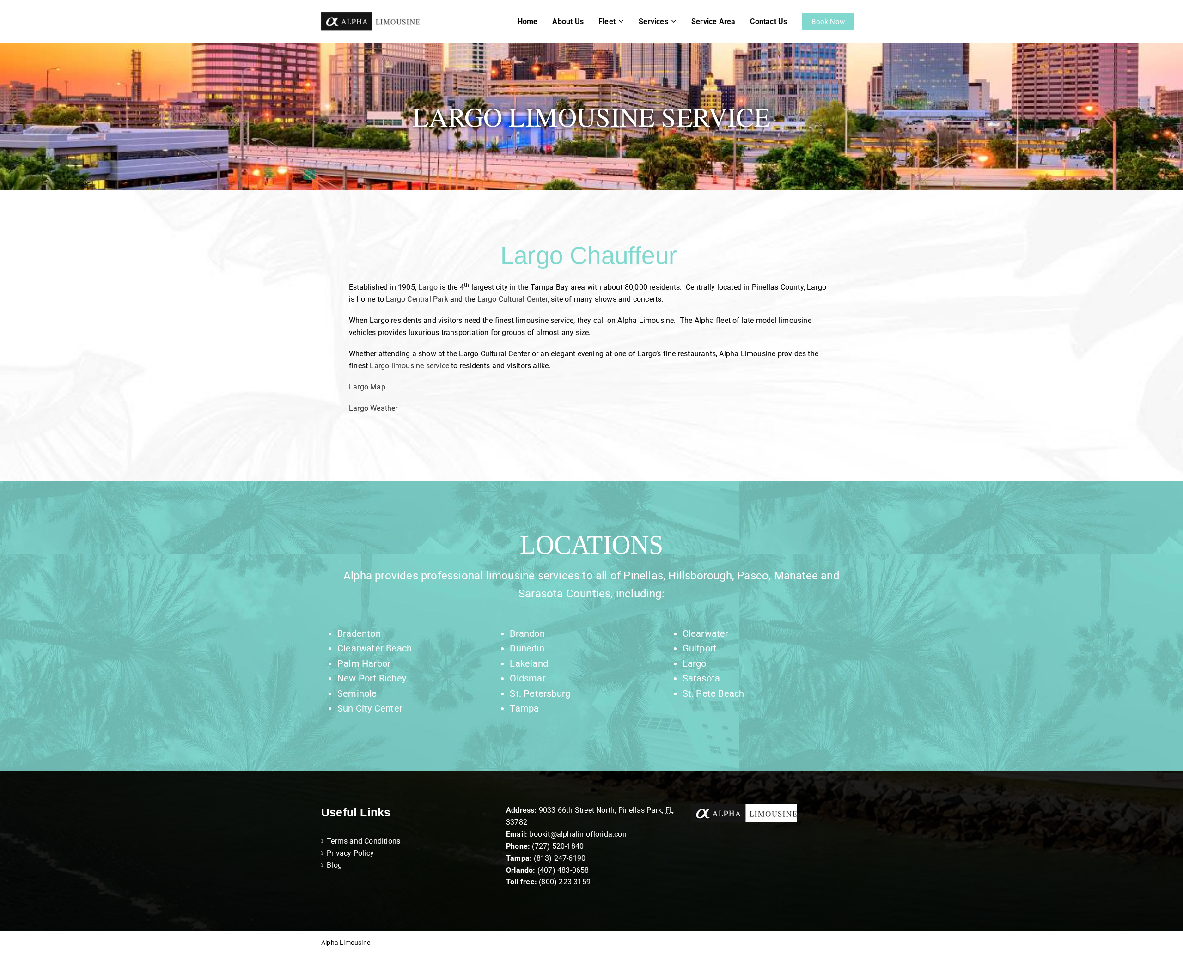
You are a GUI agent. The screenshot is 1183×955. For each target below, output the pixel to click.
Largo (428, 287)
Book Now (828, 22)
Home (528, 21)
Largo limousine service (409, 365)
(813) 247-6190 (559, 858)
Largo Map (367, 387)
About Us (568, 21)
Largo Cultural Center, (513, 299)
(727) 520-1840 (558, 846)
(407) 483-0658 (563, 870)
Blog (334, 865)
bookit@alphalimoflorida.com (578, 834)
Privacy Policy (350, 853)
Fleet (607, 21)
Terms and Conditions (363, 841)
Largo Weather (373, 408)
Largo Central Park (417, 299)
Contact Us (768, 21)
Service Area (713, 21)
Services (653, 21)
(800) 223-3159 (565, 881)
